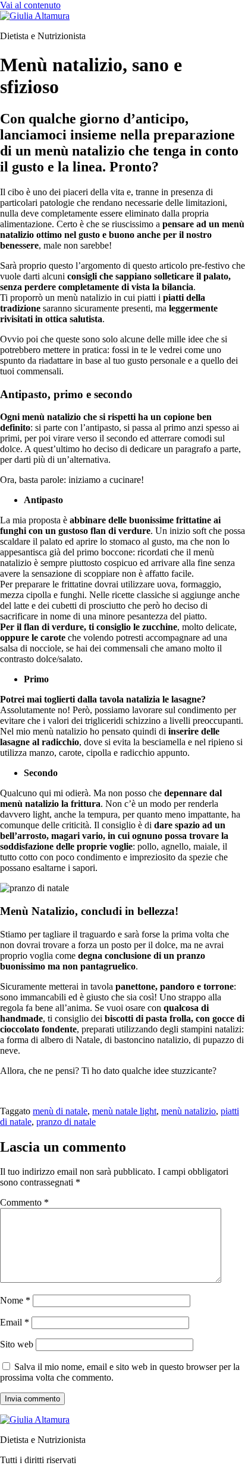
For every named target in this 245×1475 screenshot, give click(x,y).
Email (14, 1322)
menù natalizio (188, 1111)
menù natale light (124, 1111)
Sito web (16, 1344)
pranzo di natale (66, 1122)
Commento (24, 1202)
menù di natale (60, 1111)
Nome (15, 1300)
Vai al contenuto (30, 5)
